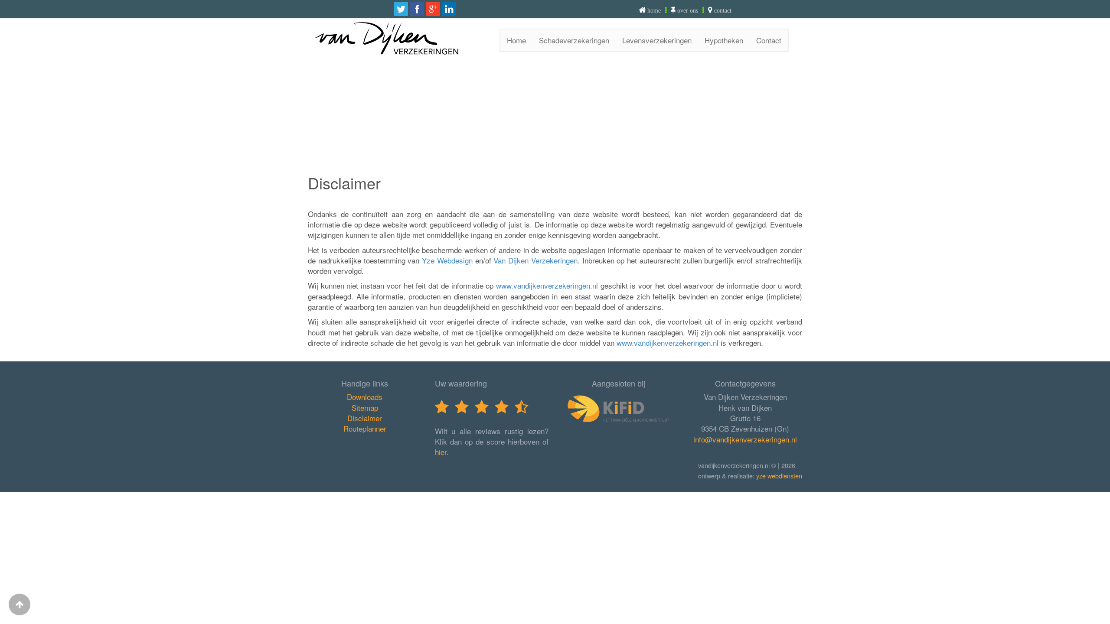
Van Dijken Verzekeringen (535, 260)
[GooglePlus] (433, 9)
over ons (687, 10)
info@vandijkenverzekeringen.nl (745, 439)
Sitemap (365, 407)
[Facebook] (417, 9)
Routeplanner (364, 428)
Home (516, 40)
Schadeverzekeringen (574, 40)
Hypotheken (724, 40)
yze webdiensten (779, 475)
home (654, 10)
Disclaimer (364, 418)
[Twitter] (401, 9)
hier (441, 451)
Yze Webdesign (447, 260)
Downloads (364, 396)
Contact (768, 40)
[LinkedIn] (449, 9)
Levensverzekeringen (657, 40)
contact (722, 10)
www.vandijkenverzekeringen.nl (547, 285)
